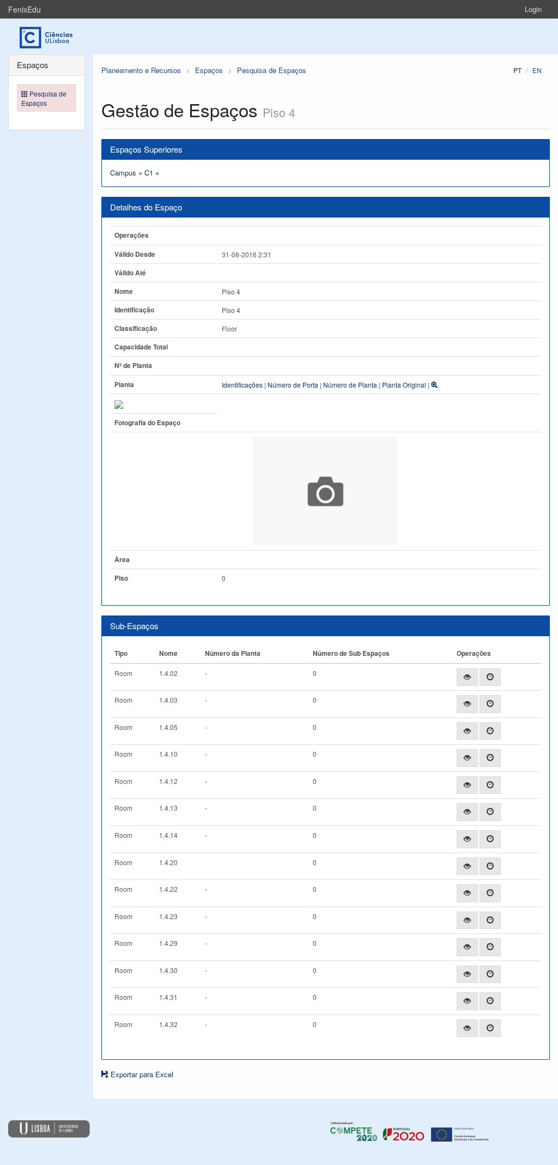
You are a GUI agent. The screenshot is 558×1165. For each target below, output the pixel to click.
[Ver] (467, 677)
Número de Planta (350, 384)
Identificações (242, 384)
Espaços (209, 70)
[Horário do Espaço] (490, 677)
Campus (123, 172)
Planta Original (404, 384)
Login (533, 9)
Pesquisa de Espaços (271, 70)
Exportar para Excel (140, 1074)
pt (517, 70)
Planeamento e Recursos (141, 70)
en (537, 70)
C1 (148, 172)
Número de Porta (293, 384)
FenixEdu (24, 9)
